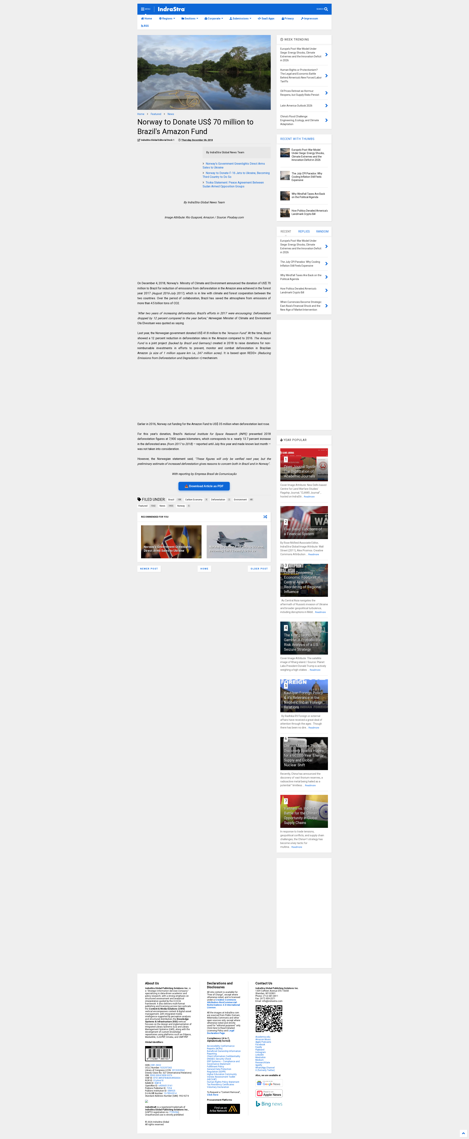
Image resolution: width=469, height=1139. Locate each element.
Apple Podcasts (263, 1042)
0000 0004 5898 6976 (161, 1075)
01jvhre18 (158, 1080)
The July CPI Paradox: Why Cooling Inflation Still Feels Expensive (307, 177)
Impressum (311, 18)
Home (148, 18)
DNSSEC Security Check (219, 1059)
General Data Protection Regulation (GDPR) (219, 1070)
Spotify (258, 1065)
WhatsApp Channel (265, 1067)
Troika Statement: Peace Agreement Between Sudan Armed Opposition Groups (233, 184)
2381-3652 (155, 1065)
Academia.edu (262, 1037)
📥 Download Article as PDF (204, 486)
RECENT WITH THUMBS (297, 139)
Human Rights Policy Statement (223, 1082)
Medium (259, 1060)
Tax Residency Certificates (220, 1084)
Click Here (212, 1095)
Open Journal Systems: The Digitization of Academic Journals (302, 471)
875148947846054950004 (166, 1078)
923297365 (166, 1067)
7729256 (173, 1112)
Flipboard (259, 1049)
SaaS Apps (267, 18)
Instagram (260, 1052)
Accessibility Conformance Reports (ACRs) (220, 1047)
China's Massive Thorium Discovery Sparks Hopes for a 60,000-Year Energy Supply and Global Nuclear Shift (304, 755)
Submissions (240, 18)
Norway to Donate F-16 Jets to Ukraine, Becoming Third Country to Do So (236, 548)
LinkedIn (259, 1055)
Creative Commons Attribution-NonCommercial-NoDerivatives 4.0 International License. (223, 1004)
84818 (158, 1083)
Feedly (258, 1047)
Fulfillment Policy (215, 1066)
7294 (169, 1088)
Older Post (259, 568)
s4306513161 (165, 1085)
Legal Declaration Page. (220, 1031)
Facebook (260, 1044)
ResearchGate (262, 1062)
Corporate (213, 18)
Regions (167, 18)
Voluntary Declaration (218, 1087)
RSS (146, 25)
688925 (171, 1090)
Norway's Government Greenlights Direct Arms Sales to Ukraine (168, 548)
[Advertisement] (168, 172)
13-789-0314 (170, 1093)
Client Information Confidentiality (223, 1056)
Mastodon (260, 1057)
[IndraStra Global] (171, 9)
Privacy (289, 18)
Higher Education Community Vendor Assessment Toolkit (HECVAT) (222, 1077)
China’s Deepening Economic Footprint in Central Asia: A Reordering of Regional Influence (302, 582)
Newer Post (149, 568)
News (171, 114)
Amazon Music (263, 1039)
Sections (189, 18)
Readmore (309, 496)
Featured (156, 114)
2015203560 (178, 1070)
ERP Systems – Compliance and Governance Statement (223, 1062)
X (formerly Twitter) (265, 1070)
